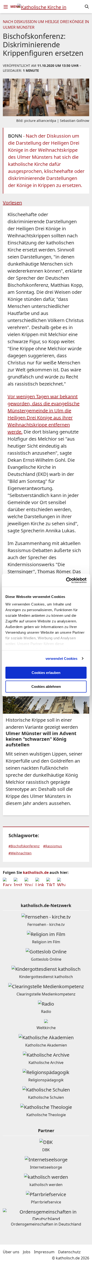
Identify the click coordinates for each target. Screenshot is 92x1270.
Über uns (11, 1251)
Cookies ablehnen (46, 687)
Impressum (44, 1251)
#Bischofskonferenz (24, 846)
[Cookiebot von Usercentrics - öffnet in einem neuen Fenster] (66, 580)
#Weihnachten (20, 853)
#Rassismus (52, 846)
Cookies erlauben (46, 673)
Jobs (26, 1251)
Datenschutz (69, 1251)
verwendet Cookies (62, 659)
